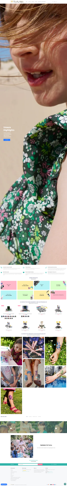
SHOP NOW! (6, 139)
